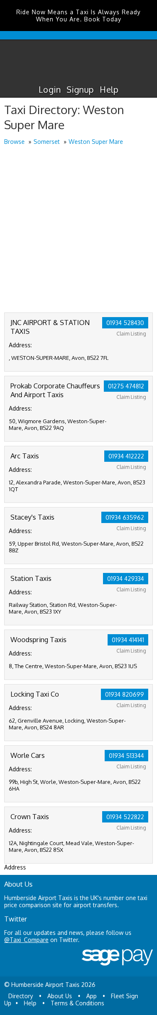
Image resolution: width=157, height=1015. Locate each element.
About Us (59, 995)
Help (109, 89)
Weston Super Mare (96, 141)
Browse (14, 141)
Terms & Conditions (77, 1003)
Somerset (46, 141)
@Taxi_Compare (26, 939)
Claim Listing (131, 334)
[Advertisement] (78, 229)
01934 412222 (126, 456)
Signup (80, 89)
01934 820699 (124, 694)
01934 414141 (128, 639)
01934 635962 (125, 517)
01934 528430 (125, 322)
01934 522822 (125, 816)
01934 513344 (126, 755)
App (91, 995)
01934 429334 (125, 578)
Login (50, 89)
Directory (20, 995)
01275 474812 (126, 386)
